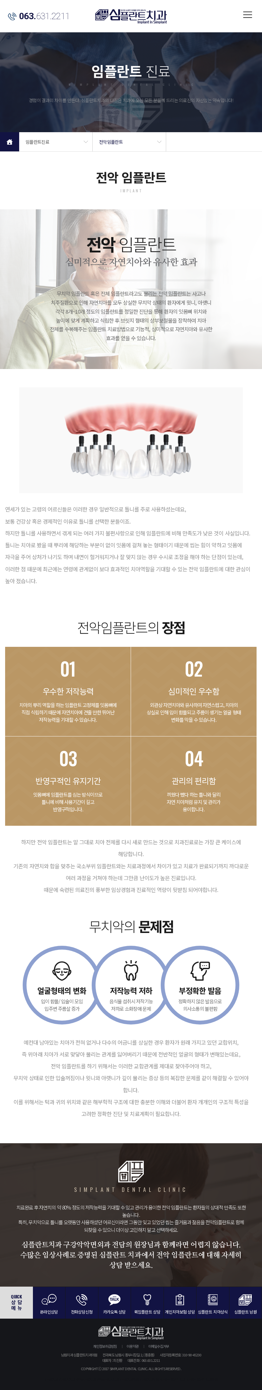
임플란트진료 (37, 142)
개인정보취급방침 (105, 1346)
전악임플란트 (111, 142)
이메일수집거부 (158, 1346)
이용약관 (132, 1346)
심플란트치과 (131, 16)
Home (9, 141)
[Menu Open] (246, 16)
